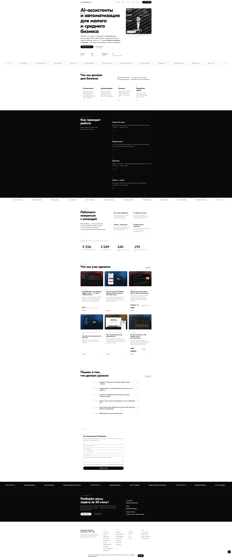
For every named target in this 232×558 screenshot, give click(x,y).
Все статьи (148, 376)
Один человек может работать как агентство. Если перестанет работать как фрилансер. (117, 408)
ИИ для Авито (106, 538)
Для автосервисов (119, 534)
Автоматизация (106, 540)
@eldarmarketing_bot (132, 503)
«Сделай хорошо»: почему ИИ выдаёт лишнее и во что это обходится (116, 389)
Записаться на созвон (87, 46)
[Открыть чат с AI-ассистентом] (229, 551)
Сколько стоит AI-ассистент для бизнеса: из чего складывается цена (117, 401)
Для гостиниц (118, 540)
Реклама (105, 542)
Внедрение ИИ (106, 550)
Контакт (137, 2)
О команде (118, 2)
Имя (84, 443)
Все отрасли (118, 544)
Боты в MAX (105, 546)
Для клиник (118, 532)
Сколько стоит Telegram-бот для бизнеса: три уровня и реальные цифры (114, 395)
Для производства (119, 536)
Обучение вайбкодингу (108, 548)
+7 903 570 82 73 (147, 2)
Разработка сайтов (107, 544)
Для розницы (118, 542)
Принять (140, 555)
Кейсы (128, 2)
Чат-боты (105, 534)
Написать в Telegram (145, 536)
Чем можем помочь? (87, 454)
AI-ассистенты (106, 532)
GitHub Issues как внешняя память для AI (111, 413)
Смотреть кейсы (99, 46)
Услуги (123, 2)
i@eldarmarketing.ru (131, 508)
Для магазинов (119, 538)
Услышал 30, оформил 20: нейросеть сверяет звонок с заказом (114, 383)
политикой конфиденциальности (117, 464)
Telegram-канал (144, 534)
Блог (133, 2)
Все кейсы (148, 267)
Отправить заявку (103, 468)
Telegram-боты (106, 536)
